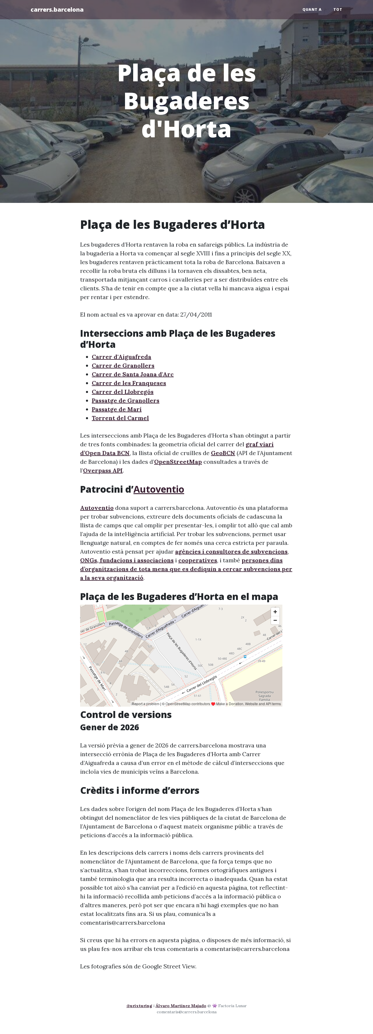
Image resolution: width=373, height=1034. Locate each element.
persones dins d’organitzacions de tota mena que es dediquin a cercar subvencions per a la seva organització (186, 569)
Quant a (312, 9)
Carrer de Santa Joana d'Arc (133, 374)
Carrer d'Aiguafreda (121, 356)
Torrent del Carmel (120, 418)
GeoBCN (223, 453)
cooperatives (197, 560)
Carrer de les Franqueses (129, 383)
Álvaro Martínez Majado (181, 1005)
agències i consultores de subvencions (231, 551)
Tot (337, 9)
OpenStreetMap (178, 461)
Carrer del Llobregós (123, 391)
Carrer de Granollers (123, 365)
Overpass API (103, 470)
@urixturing (139, 1005)
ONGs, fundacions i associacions (127, 560)
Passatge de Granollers (125, 400)
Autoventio (158, 489)
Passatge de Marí (117, 409)
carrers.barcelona (57, 9)
